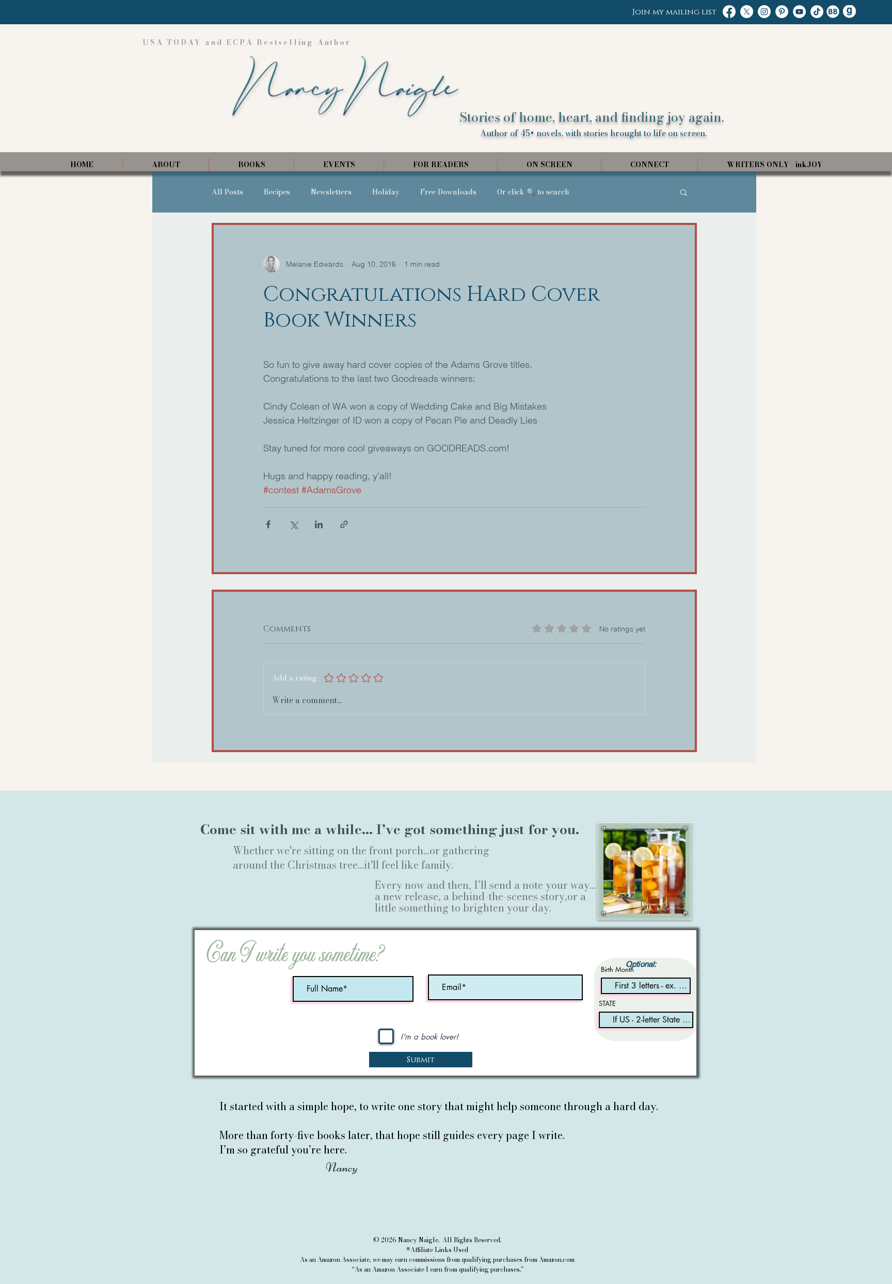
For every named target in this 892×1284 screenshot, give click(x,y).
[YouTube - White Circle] (799, 11)
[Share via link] (344, 524)
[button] (684, 192)
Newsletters (331, 192)
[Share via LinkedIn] (319, 524)
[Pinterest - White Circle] (781, 11)
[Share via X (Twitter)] (293, 524)
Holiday (386, 192)
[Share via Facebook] (268, 524)
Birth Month (617, 969)
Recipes (277, 192)
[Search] (688, 86)
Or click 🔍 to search (533, 192)
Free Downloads (448, 192)
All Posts (227, 192)
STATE (607, 1003)
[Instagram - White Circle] (764, 11)
